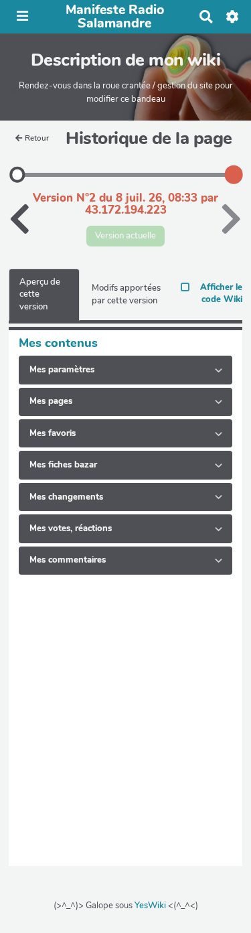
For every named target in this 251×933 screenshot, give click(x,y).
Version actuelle (125, 236)
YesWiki (150, 906)
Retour (37, 138)
